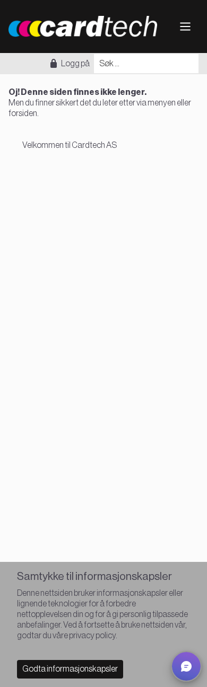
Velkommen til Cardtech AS (69, 145)
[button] (186, 666)
